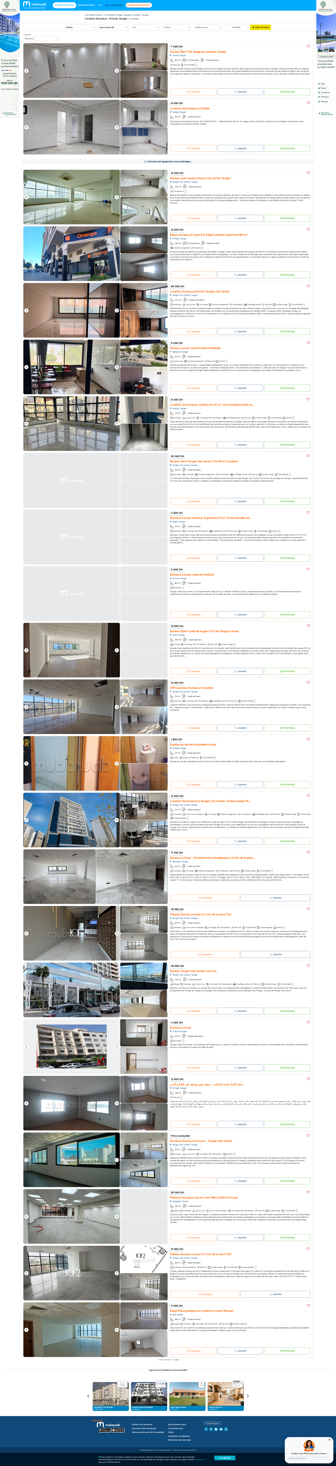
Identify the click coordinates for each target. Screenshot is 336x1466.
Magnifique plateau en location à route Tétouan (202, 1310)
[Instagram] (226, 1429)
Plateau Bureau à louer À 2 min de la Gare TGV (200, 1254)
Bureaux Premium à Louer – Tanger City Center (201, 1140)
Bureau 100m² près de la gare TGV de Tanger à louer (204, 631)
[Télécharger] (111, 1426)
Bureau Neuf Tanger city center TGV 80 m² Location (204, 461)
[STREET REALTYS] (237, 1384)
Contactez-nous (175, 1428)
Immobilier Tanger (113, 15)
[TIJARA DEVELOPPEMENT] (161, 1384)
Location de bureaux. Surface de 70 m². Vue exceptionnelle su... (212, 404)
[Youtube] (221, 1429)
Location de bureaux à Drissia (189, 108)
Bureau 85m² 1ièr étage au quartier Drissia (198, 51)
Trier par (27, 35)
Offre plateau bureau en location (192, 687)
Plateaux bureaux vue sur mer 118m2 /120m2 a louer (204, 1197)
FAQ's (170, 1432)
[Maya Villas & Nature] (201, 1384)
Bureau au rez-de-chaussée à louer (193, 744)
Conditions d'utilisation (179, 1436)
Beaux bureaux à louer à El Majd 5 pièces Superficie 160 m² (209, 234)
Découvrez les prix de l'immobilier (148, 1432)
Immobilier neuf (86, 5)
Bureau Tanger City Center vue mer (193, 971)
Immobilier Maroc (94, 15)
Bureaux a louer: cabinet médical (192, 574)
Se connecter (115, 5)
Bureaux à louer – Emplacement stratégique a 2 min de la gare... (212, 857)
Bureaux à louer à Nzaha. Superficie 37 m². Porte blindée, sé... (210, 518)
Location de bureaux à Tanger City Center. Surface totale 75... (210, 801)
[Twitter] (211, 1429)
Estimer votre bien (64, 5)
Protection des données (179, 1440)
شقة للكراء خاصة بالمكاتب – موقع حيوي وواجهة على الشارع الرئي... (207, 1084)
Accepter (224, 1458)
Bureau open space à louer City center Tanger (200, 178)
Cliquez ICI (199, 1459)
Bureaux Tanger (132, 15)
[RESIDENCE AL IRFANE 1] (122, 1384)
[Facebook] (206, 1429)
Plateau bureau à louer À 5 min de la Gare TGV (200, 914)
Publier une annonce (139, 5)
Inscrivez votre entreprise (144, 1428)
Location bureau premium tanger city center (199, 291)
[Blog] (216, 1429)
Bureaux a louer (180, 1027)
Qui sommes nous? (177, 1424)
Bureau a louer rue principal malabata (195, 348)
